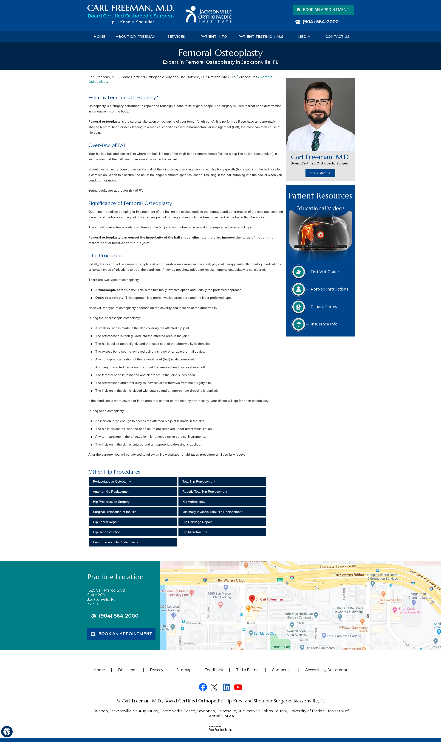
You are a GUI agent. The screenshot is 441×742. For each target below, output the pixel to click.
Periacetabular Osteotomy (112, 481)
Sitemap (184, 670)
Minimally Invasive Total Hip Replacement (212, 512)
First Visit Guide (325, 272)
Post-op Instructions (329, 289)
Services (176, 36)
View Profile (320, 173)
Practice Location (115, 576)
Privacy (156, 670)
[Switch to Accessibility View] (7, 731)
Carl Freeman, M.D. (321, 159)
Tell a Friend (247, 670)
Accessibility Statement (326, 670)
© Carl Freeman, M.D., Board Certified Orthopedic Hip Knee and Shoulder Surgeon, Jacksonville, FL (220, 701)
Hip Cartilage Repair (197, 522)
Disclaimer (127, 670)
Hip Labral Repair (106, 522)
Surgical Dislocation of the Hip (114, 512)
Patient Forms (324, 307)
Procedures (248, 77)
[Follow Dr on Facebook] (203, 687)
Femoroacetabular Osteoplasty (115, 542)
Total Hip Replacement (198, 481)
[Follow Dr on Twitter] (215, 687)
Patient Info (214, 36)
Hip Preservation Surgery (111, 501)
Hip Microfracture (194, 532)
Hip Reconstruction (107, 532)
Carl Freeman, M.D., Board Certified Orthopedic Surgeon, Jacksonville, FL (146, 77)
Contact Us (337, 36)
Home (99, 36)
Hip (233, 77)
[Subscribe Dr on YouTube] (238, 687)
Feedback (214, 670)
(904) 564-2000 (320, 21)
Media (304, 36)
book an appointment (125, 633)
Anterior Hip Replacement (111, 491)
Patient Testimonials (260, 36)
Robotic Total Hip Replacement (204, 491)
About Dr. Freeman (136, 36)
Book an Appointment (326, 9)
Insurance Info (324, 324)
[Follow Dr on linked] (226, 687)
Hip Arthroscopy (193, 501)
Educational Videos (320, 208)
